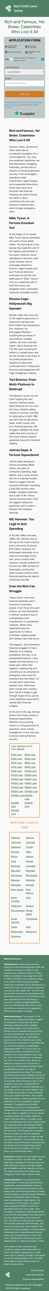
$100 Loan (16, 754)
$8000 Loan (31, 787)
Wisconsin (31, 931)
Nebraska (16, 885)
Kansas (29, 861)
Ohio (28, 897)
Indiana (29, 856)
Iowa (13, 861)
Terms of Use (15, 105)
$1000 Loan (31, 771)
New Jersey (17, 889)
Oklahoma (16, 906)
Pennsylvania (18, 910)
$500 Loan (16, 763)
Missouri (15, 880)
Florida (29, 847)
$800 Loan (30, 767)
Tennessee (31, 919)
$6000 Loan (31, 783)
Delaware (16, 847)
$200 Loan (30, 754)
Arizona (30, 837)
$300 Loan (16, 758)
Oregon (30, 906)
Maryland (15, 870)
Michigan (30, 870)
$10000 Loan (31, 791)
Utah (28, 927)
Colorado (30, 842)
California (16, 842)
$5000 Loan (17, 783)
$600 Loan (30, 763)
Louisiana (31, 866)
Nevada (30, 885)
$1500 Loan (17, 775)
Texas (14, 927)
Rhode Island (29, 912)
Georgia (15, 852)
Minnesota (16, 875)
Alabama (15, 837)
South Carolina (15, 921)
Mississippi (31, 875)
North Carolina (15, 899)
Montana (30, 880)
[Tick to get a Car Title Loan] (42, 59)
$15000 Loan (17, 795)
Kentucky (16, 866)
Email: (8, 78)
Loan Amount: (12, 67)
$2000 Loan (31, 775)
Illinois (14, 856)
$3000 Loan (17, 779)
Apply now (24, 94)
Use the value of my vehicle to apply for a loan (25, 59)
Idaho (28, 852)
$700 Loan (16, 767)
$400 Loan (30, 758)
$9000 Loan (17, 791)
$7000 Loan (17, 787)
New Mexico (29, 891)
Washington (17, 931)
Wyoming (16, 936)
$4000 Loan (31, 779)
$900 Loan (16, 771)
